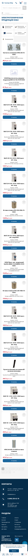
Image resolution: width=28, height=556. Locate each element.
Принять (14, 551)
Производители (6, 522)
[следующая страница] (14, 472)
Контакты (17, 524)
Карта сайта (18, 527)
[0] (20, 3)
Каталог (4, 520)
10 (9, 472)
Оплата (17, 517)
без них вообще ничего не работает (15, 546)
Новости (4, 524)
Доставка (4, 529)
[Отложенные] (11, 554)
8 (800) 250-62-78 (13, 498)
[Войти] (3, 554)
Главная (4, 517)
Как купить (4, 527)
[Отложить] (24, 44)
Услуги (16, 520)
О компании (18, 522)
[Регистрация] (7, 554)
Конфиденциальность (20, 529)
